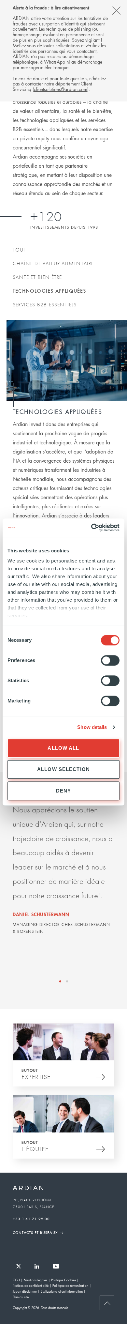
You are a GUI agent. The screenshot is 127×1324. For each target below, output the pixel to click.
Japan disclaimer (25, 1291)
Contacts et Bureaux (35, 1232)
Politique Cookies (63, 1279)
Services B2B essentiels (45, 304)
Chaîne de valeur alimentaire (53, 263)
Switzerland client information (62, 1291)
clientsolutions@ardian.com (60, 89)
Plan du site (21, 1296)
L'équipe (35, 1149)
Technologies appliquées (49, 290)
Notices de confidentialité (31, 1285)
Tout (19, 249)
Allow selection (63, 769)
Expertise (36, 1076)
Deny (63, 790)
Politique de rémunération (70, 1285)
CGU (16, 1279)
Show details (92, 727)
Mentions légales (35, 1279)
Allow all (63, 748)
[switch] (110, 660)
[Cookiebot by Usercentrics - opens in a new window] (91, 527)
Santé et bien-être (37, 277)
